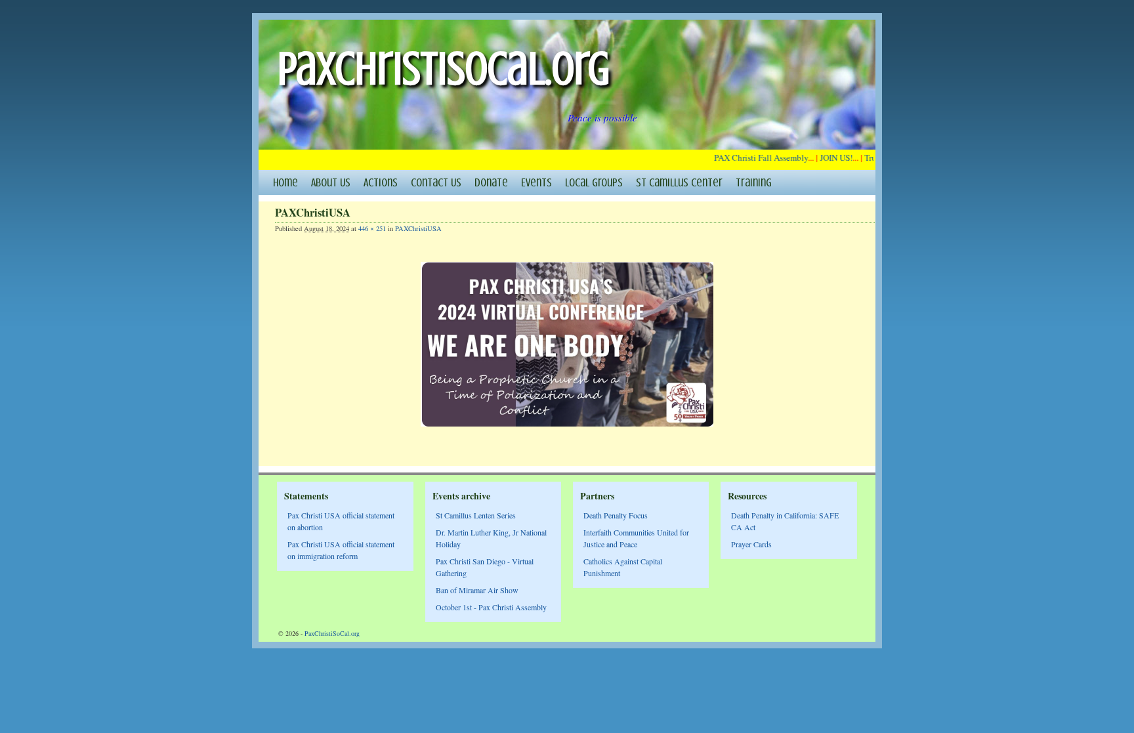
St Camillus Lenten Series (476, 515)
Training (754, 182)
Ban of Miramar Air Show (477, 590)
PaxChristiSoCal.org (444, 68)
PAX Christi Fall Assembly (754, 157)
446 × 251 (372, 228)
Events (536, 182)
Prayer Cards (751, 544)
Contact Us (436, 182)
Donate (491, 182)
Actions (381, 182)
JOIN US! (829, 157)
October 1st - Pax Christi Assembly (491, 607)
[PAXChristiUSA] (567, 344)
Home (285, 182)
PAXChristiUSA (418, 228)
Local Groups (594, 182)
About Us (330, 182)
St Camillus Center (679, 182)
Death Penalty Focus (615, 515)
